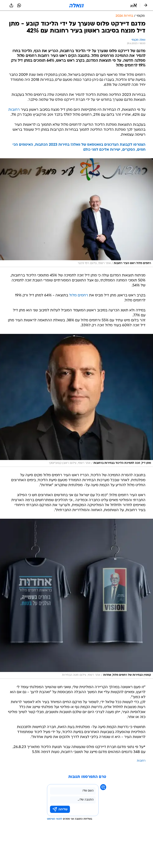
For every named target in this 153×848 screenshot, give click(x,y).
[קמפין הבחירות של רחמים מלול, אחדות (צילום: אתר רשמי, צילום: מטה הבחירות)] (76, 599)
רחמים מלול (78, 295)
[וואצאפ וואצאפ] (19, 5)
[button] (133, 5)
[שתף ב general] (11, 5)
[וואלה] (76, 5)
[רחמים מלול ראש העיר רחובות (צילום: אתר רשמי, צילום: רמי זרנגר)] (76, 212)
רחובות (14, 110)
